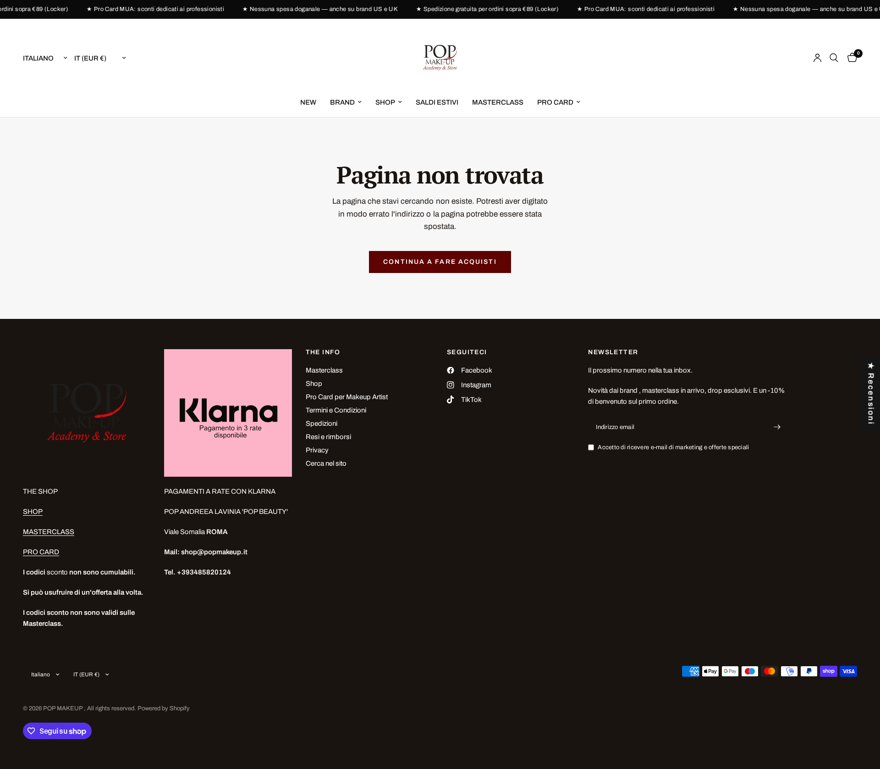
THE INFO (323, 352)
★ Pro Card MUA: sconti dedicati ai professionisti (149, 9)
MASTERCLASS (497, 102)
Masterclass (324, 370)
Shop (314, 383)
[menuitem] (308, 102)
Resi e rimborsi (328, 436)
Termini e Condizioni (336, 410)
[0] (850, 57)
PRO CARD (555, 102)
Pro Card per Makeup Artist (347, 397)
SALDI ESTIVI (437, 102)
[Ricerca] (834, 57)
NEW (308, 102)
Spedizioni (321, 423)
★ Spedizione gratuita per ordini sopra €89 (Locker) (481, 9)
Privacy (317, 450)
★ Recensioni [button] (871, 393)
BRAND (342, 102)
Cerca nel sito (326, 463)
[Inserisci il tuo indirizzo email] (777, 427)
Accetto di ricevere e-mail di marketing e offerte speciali (673, 447)
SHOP (385, 102)
